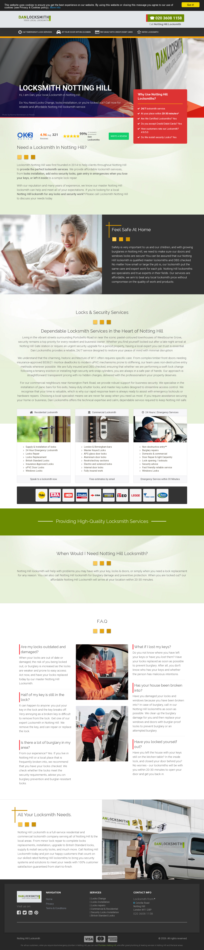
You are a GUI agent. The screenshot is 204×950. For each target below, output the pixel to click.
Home (49, 899)
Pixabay (89, 440)
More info (55, 7)
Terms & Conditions (56, 908)
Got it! (190, 5)
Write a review (119, 136)
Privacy (50, 903)
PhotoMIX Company (35, 440)
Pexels (32, 115)
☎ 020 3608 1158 (166, 18)
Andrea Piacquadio (18, 292)
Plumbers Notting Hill (107, 945)
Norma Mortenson (18, 115)
